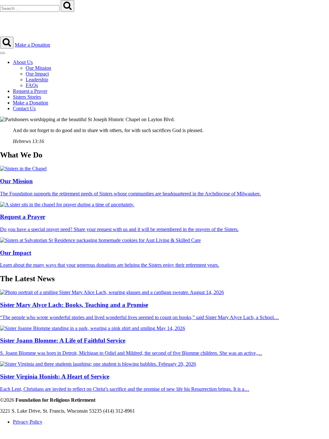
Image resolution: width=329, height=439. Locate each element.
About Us (23, 62)
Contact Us (24, 108)
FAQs (32, 85)
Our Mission (38, 68)
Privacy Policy (27, 422)
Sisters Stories (27, 97)
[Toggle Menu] (2, 53)
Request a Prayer (30, 91)
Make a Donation (32, 45)
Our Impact (37, 73)
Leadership (37, 79)
